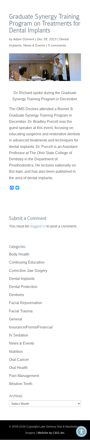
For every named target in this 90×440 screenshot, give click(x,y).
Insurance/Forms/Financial (31, 327)
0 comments (57, 45)
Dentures (16, 295)
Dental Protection (23, 287)
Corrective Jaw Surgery (28, 271)
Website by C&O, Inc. (51, 432)
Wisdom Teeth (20, 384)
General (15, 319)
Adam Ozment (23, 39)
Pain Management (24, 376)
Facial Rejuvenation (25, 303)
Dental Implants (22, 279)
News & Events (34, 45)
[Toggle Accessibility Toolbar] (81, 431)
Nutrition (16, 352)
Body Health (19, 254)
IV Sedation (18, 335)
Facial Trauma (21, 311)
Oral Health (18, 368)
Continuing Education (27, 262)
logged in (37, 226)
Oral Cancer (19, 360)
